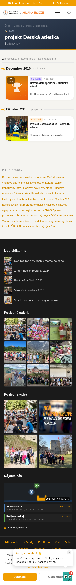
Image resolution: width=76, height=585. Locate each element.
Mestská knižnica (43, 199)
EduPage (44, 542)
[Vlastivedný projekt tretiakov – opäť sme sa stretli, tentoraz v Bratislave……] (61, 352)
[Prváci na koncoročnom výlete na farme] (15, 375)
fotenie (58, 182)
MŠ (67, 199)
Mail (57, 542)
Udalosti (18, 26)
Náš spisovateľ (10, 204)
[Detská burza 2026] (38, 329)
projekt (49, 210)
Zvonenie (39, 548)
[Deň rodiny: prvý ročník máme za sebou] (15, 329)
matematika (25, 199)
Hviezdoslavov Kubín (42, 193)
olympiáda (26, 204)
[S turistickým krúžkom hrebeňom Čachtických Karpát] (21, 451)
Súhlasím (20, 576)
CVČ (49, 177)
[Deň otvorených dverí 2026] (55, 416)
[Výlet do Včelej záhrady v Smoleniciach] (15, 352)
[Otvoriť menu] (57, 13)
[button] (68, 577)
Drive (68, 542)
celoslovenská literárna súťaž (29, 177)
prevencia (38, 210)
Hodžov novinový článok (38, 187)
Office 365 (22, 548)
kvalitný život (10, 199)
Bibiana (6, 177)
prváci (57, 210)
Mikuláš (59, 199)
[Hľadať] (69, 12)
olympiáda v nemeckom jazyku (50, 204)
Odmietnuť (55, 576)
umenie (68, 215)
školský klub (27, 226)
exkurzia (47, 182)
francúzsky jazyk (12, 187)
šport (53, 226)
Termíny (55, 548)
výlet (38, 221)
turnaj (60, 215)
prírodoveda (9, 215)
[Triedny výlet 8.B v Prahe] (38, 375)
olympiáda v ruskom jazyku (17, 210)
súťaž (52, 215)
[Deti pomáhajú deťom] (61, 329)
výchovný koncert (23, 221)
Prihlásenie (11, 542)
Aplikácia (62, 3)
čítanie (6, 226)
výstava (46, 221)
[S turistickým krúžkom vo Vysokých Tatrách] (38, 352)
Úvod (7, 26)
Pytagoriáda (23, 215)
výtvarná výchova (61, 221)
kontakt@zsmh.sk (23, 3)
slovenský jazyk (39, 215)
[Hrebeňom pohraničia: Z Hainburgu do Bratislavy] (55, 451)
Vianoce (6, 221)
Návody (28, 542)
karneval (60, 193)
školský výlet (43, 226)
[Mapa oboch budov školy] (38, 492)
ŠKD (14, 226)
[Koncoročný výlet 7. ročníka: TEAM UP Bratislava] (61, 375)
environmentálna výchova (27, 182)
